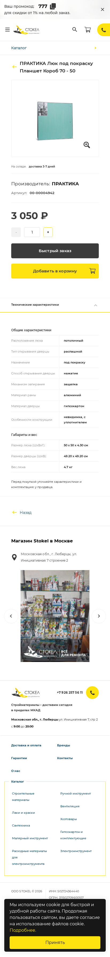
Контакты (65, 758)
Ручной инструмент (75, 793)
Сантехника (21, 825)
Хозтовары (68, 819)
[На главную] (26, 30)
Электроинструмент (76, 851)
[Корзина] (87, 30)
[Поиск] (75, 30)
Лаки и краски (23, 813)
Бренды (63, 745)
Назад (26, 512)
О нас (15, 771)
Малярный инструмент (30, 838)
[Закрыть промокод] (102, 9)
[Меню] (7, 30)
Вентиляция (70, 806)
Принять (55, 942)
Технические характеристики (35, 304)
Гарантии (19, 758)
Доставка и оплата (26, 745)
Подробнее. (23, 930)
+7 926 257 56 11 (70, 692)
